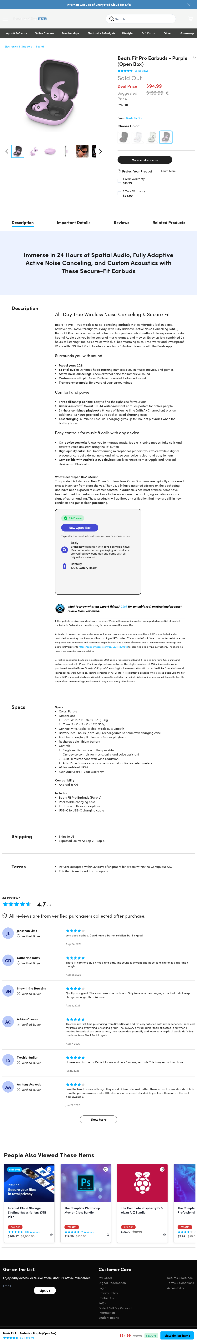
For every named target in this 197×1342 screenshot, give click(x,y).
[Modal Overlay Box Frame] (98, 671)
